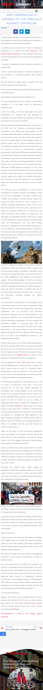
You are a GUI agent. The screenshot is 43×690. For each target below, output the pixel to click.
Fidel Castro (26, 362)
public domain (36, 603)
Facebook (14, 609)
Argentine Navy (22, 355)
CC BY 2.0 (23, 600)
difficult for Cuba (21, 406)
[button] (36, 10)
